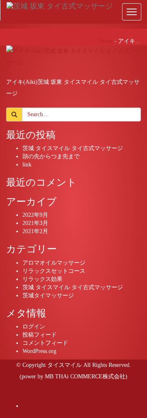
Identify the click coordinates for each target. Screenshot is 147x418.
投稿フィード (39, 335)
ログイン (33, 327)
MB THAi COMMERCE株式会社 (85, 376)
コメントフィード (45, 343)
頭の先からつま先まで (51, 156)
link (26, 165)
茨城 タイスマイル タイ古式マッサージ (72, 148)
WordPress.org (39, 351)
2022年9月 (35, 215)
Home (106, 41)
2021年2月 (35, 231)
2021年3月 (35, 223)
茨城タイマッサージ (48, 295)
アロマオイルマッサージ (53, 263)
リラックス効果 (42, 279)
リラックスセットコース (53, 271)
